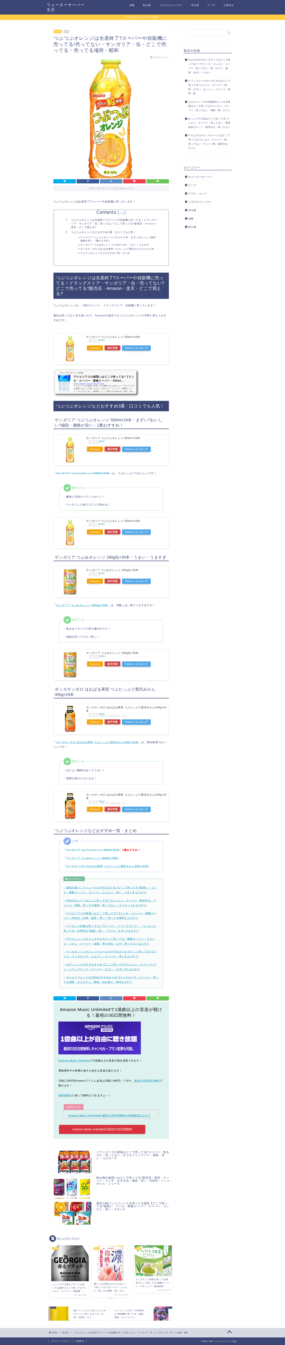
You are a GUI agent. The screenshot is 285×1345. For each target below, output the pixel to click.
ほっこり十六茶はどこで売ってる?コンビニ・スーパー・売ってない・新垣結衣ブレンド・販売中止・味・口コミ (209, 123)
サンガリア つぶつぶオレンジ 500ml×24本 (113, 337)
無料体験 (63, 1095)
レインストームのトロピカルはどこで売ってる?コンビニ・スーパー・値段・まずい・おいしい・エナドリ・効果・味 (209, 87)
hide (121, 213)
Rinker (102, 340)
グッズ (211, 5)
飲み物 (147, 5)
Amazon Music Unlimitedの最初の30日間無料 (102, 1129)
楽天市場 (112, 348)
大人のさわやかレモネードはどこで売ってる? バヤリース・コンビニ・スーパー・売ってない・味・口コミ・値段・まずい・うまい (209, 66)
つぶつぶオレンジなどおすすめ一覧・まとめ (105, 253)
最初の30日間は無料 (147, 1080)
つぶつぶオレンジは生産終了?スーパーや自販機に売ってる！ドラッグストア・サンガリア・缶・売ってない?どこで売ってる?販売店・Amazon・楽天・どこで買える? (114, 223)
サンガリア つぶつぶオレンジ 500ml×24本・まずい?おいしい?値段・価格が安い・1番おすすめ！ (119, 239)
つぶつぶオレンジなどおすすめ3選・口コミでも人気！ (103, 232)
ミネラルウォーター (171, 5)
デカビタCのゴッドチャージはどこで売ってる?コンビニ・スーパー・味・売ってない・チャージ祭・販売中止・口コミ (209, 141)
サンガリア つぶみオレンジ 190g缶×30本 (112, 570)
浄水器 (195, 5)
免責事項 (80, 1341)
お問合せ (228, 5)
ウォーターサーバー (200, 176)
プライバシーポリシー (61, 1341)
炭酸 (132, 5)
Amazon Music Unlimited (74, 1060)
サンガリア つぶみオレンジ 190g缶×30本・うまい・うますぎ (114, 244)
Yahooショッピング (136, 348)
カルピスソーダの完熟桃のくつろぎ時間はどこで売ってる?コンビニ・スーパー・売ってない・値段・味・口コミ (209, 106)
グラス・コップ (197, 193)
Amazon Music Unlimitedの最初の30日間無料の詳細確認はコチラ (109, 1115)
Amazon (95, 348)
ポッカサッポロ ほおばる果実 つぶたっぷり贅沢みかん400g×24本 (117, 248)
